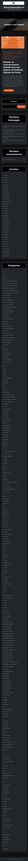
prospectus (6, 716)
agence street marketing (8, 328)
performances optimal (16, 57)
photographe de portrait (8, 636)
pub (4, 718)
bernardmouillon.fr (14, 7)
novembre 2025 (7, 196)
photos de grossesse (8, 683)
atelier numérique (7, 359)
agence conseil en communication (10, 285)
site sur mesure (7, 792)
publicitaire (20, 51)
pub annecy (6, 721)
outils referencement (8, 595)
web (4, 832)
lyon (4, 553)
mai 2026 (5, 182)
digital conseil (6, 441)
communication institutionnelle (10, 399)
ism (4, 546)
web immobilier (7, 839)
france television (7, 486)
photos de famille (7, 680)
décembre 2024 (7, 222)
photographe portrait (8, 654)
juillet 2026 (6, 177)
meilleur (5, 567)
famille (5, 467)
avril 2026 (6, 184)
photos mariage (7, 690)
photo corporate (7, 612)
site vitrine (6, 794)
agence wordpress (7, 342)
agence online (6, 314)
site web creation (7, 799)
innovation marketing (8, 534)
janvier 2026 (6, 192)
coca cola (5, 389)
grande (5, 508)
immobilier (6, 524)
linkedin (5, 548)
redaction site (6, 737)
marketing (6, 560)
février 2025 (6, 218)
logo (4, 550)
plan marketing (7, 695)
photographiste (7, 678)
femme (5, 470)
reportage (5, 749)
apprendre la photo (7, 352)
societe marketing (7, 808)
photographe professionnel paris (10, 664)
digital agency (6, 434)
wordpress (6, 848)
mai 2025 (5, 210)
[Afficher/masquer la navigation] (14, 15)
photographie (6, 669)
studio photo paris (7, 818)
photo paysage (7, 614)
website (5, 844)
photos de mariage (7, 685)
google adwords (7, 501)
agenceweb (6, 344)
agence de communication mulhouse (11, 292)
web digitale (6, 837)
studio (5, 813)
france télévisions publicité (9, 489)
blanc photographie (7, 378)
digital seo (6, 444)
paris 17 (5, 607)
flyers (5, 477)
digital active (6, 432)
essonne (5, 458)
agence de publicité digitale (17, 53)
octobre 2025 (6, 199)
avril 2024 (6, 241)
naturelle (5, 588)
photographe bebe (7, 628)
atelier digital (6, 356)
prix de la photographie (8, 709)
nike (4, 590)
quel (4, 730)
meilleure (5, 569)
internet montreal (7, 541)
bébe (5, 371)
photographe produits (8, 659)
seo (4, 763)
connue (5, 406)
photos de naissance (8, 688)
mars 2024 (6, 244)
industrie (5, 531)
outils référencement (8, 598)
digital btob (6, 439)
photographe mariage (8, 647)
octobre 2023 (6, 255)
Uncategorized (6, 827)
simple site (6, 777)
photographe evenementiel (9, 640)
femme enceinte (7, 472)
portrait (5, 697)
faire (4, 465)
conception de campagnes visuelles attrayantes (12, 56)
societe (5, 806)
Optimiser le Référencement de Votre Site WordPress (14, 133)
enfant (5, 449)
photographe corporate (8, 633)
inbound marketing (7, 529)
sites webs (6, 801)
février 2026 (6, 189)
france (5, 484)
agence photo (6, 316)
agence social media (8, 326)
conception (6, 404)
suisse (5, 822)
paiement (5, 600)
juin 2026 (5, 180)
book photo (6, 382)
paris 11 (5, 602)
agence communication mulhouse (10, 281)
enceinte (5, 446)
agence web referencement (9, 337)
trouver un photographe (8, 825)
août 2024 (6, 232)
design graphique (7, 425)
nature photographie (8, 583)
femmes (5, 475)
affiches (5, 278)
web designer (6, 834)
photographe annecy (8, 621)
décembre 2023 (7, 251)
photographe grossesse (8, 643)
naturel (5, 586)
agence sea (6, 321)
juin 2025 (5, 208)
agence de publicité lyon (8, 302)
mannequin (6, 555)
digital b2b (6, 437)
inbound (5, 527)
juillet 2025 (6, 206)
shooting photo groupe (8, 775)
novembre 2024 (7, 225)
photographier (6, 673)
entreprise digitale (7, 453)
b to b (5, 363)
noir (4, 593)
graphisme (6, 510)
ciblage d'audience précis (8, 54)
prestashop (6, 704)
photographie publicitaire (9, 671)
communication (7, 392)
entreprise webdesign (8, 456)
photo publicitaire (7, 617)
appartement (6, 349)
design (5, 423)
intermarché (6, 538)
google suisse (6, 503)
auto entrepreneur (7, 361)
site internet (6, 787)
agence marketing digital (9, 311)
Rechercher (14, 101)
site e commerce (7, 785)
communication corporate (9, 394)
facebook (5, 463)
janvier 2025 (6, 220)
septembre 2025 (7, 201)
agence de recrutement (8, 304)
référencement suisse (8, 747)
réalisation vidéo (7, 735)
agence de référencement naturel (10, 307)
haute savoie (6, 517)
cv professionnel (7, 418)
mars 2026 (6, 187)
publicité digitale (6, 53)
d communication (7, 420)
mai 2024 (5, 239)
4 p (4, 271)
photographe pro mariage (9, 657)
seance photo (6, 756)
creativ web (6, 415)
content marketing (7, 408)
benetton (5, 373)
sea (4, 751)
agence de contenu (7, 295)
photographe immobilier (8, 645)
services (5, 768)
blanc (5, 375)
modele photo (6, 576)
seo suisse (6, 766)
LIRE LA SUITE (9, 90)
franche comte (6, 491)
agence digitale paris (8, 309)
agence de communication (9, 288)
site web (5, 796)
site (4, 782)
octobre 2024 (6, 227)
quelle (5, 732)
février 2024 (6, 246)
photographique (7, 676)
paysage (5, 609)
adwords (5, 276)
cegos (5, 387)
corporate (5, 413)
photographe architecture (9, 624)
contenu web (6, 411)
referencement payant (8, 744)
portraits (5, 702)
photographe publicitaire (8, 666)
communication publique (9, 401)
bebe (5, 366)
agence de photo (7, 297)
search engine (6, 759)
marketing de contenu (8, 562)
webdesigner (6, 841)
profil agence (6, 713)
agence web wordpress (8, 340)
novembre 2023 (7, 253)
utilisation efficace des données (9, 58)
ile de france (6, 522)
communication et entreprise (9, 397)
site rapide (6, 789)
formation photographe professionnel (11, 482)
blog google (6, 380)
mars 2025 (6, 215)
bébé (5, 368)
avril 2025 (6, 213)
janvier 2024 (6, 248)
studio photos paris (7, 820)
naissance (6, 581)
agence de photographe (8, 300)
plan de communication (8, 692)
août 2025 (6, 203)
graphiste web (6, 515)
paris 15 (5, 605)
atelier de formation (7, 354)
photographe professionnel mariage (11, 662)
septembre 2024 (7, 229)
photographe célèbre (8, 631)
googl (5, 494)
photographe (6, 619)
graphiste (5, 512)
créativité (5, 57)
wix (4, 846)
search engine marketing (9, 761)
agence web (6, 330)
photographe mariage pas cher (10, 650)
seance (5, 754)
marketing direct (7, 564)
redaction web (6, 740)
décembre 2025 (7, 194)
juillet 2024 (6, 234)
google (5, 496)
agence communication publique (10, 283)
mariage (5, 557)
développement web (8, 427)
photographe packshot (8, 652)
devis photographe (7, 430)
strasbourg (6, 811)
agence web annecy (8, 333)
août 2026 (6, 175)
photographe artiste (7, 626)
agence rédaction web (8, 318)
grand (5, 505)
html (4, 520)
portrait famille (6, 699)
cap (4, 385)
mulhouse (6, 579)
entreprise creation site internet (10, 451)
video (5, 829)
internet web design (7, 543)
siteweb (5, 803)
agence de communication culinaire (11, 290)
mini (4, 574)
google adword (7, 498)
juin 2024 (5, 236)
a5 (4, 274)
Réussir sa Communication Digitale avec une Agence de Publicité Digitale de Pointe (13, 67)
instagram (6, 536)
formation (5, 479)
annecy (5, 347)
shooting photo (7, 773)
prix (4, 706)
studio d (5, 815)
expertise (9, 57)
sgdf (4, 770)
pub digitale (14, 51)
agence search (7, 323)
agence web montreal (8, 335)
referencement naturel (8, 742)
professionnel (6, 711)
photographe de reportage (9, 638)
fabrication (6, 460)
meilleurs (5, 572)
